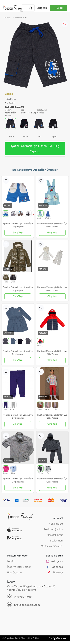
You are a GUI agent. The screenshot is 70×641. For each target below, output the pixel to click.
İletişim (11, 561)
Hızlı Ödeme (14, 572)
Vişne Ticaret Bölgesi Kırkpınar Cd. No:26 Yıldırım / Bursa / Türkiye (31, 588)
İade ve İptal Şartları (19, 567)
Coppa (9, 94)
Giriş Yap (42, 8)
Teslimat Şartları (53, 529)
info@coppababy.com (26, 605)
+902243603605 (22, 597)
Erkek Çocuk (19, 18)
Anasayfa (8, 18)
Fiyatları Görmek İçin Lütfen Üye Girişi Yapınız (35, 148)
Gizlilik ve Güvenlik (52, 546)
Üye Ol (59, 8)
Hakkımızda (56, 523)
